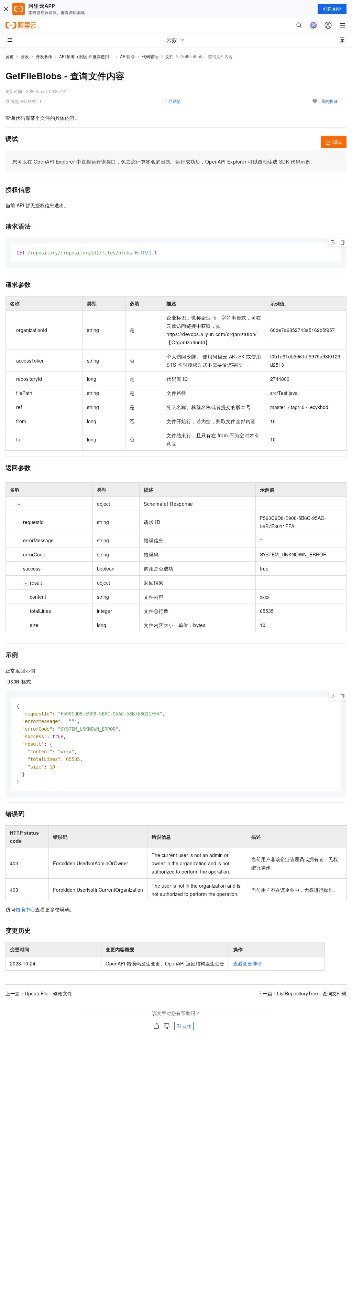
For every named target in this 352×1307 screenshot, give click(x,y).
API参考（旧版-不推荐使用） (86, 56)
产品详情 (172, 101)
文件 (169, 56)
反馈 (187, 1026)
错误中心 (25, 909)
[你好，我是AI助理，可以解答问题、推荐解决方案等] (313, 25)
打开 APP (332, 9)
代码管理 (150, 56)
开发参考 (44, 56)
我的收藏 (329, 101)
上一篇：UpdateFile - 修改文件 (39, 993)
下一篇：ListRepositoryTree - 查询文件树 (302, 993)
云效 (25, 56)
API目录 (127, 56)
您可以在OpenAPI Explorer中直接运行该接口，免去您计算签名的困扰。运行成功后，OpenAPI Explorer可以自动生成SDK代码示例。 (163, 161)
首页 (10, 57)
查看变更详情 (247, 963)
